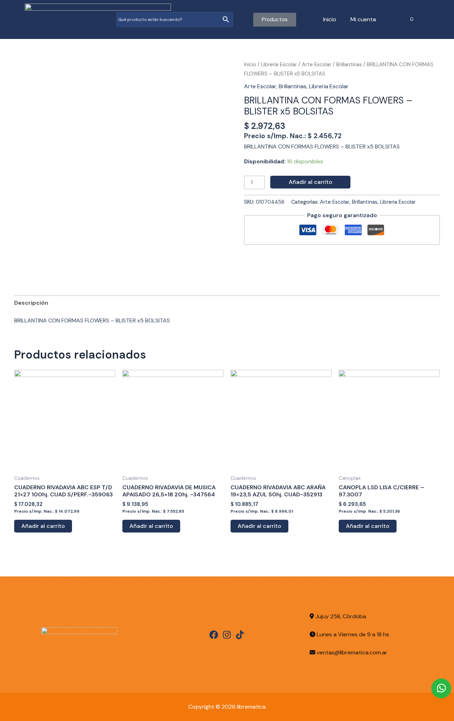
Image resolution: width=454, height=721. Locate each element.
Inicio (329, 19)
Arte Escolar (316, 64)
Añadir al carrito (310, 182)
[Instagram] (226, 634)
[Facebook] (213, 634)
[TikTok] (240, 634)
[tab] (31, 302)
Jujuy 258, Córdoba (340, 616)
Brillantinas (349, 64)
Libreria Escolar (279, 64)
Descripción (31, 302)
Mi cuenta (363, 19)
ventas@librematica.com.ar (352, 652)
